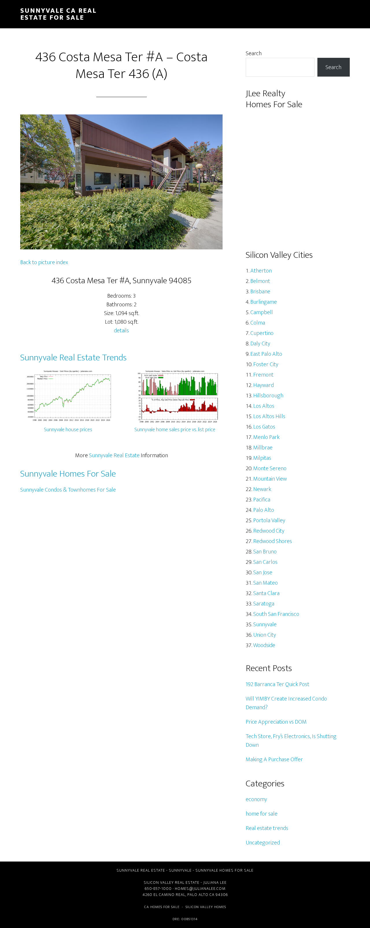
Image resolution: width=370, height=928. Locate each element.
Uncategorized (263, 843)
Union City (264, 635)
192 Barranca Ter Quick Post (277, 684)
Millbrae (263, 448)
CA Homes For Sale (162, 907)
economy (256, 799)
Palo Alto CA (200, 894)
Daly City (260, 344)
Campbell (261, 312)
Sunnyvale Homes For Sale (68, 473)
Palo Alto (263, 510)
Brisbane (260, 292)
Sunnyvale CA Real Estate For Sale (58, 14)
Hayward (263, 385)
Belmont (260, 281)
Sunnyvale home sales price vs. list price (174, 429)
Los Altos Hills (269, 416)
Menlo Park (266, 437)
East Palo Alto (266, 354)
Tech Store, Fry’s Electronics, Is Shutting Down (291, 740)
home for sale (262, 814)
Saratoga (263, 604)
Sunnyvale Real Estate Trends (73, 357)
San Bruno (265, 552)
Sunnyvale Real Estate (114, 455)
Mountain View (270, 479)
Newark (262, 489)
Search (254, 53)
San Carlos (265, 562)
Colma (257, 323)
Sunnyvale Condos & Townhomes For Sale (68, 490)
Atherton (261, 271)
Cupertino (261, 333)
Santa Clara (266, 593)
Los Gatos (264, 427)
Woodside (264, 645)
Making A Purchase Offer (274, 759)
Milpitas (262, 458)
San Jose (262, 572)
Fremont (263, 375)
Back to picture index (44, 262)
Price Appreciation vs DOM (276, 722)
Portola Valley (269, 520)
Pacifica (261, 500)
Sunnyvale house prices (68, 429)
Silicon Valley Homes (206, 907)
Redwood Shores (272, 541)
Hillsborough (268, 396)
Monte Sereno (269, 468)
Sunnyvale (265, 624)
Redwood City (268, 531)
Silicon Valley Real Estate (171, 882)
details (121, 331)
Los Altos (263, 406)
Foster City (265, 364)
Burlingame (263, 302)
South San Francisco (276, 614)
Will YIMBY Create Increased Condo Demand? (286, 703)
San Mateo (265, 583)
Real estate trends (267, 828)
